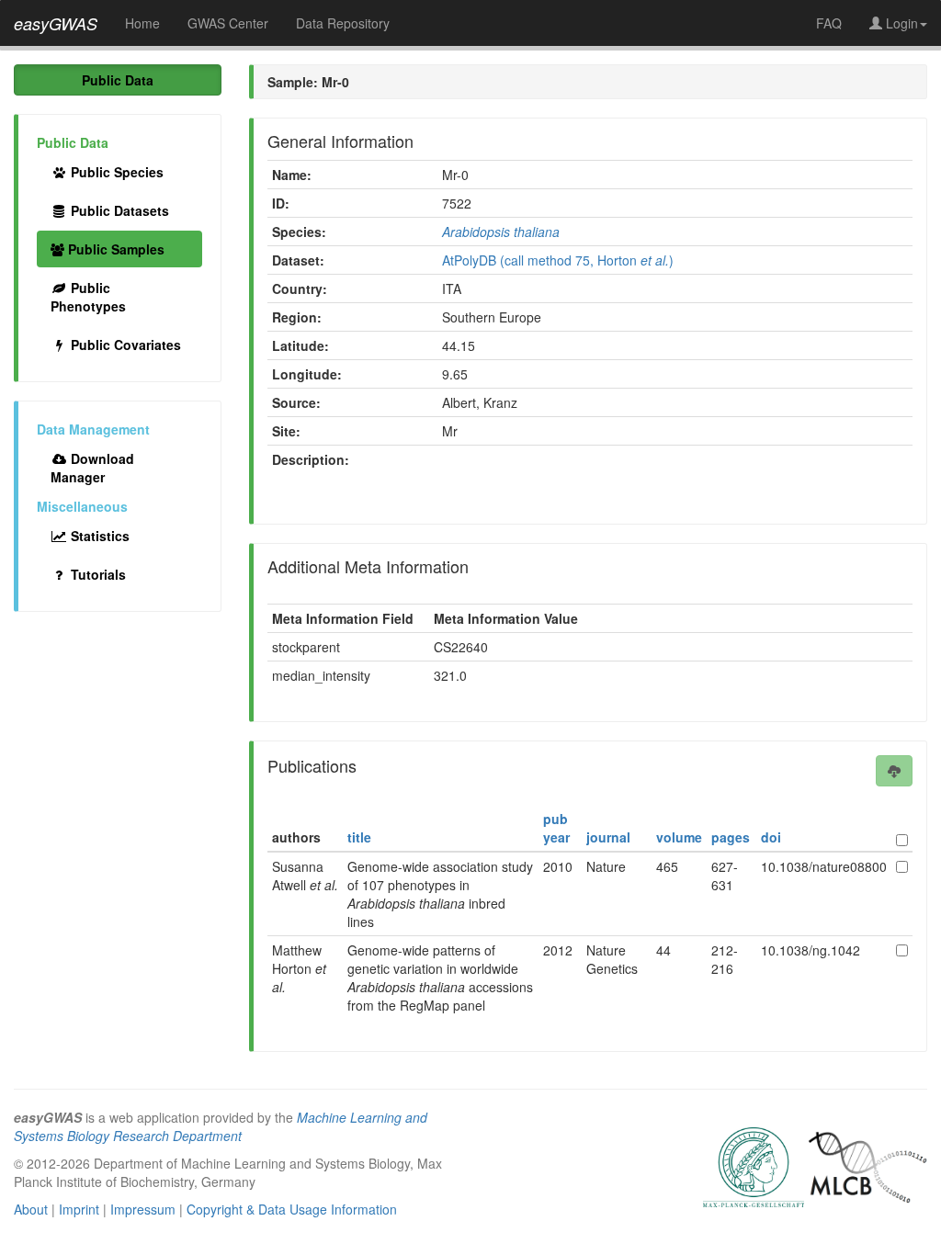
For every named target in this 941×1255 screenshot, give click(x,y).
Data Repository (343, 23)
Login (900, 23)
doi (771, 837)
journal (608, 837)
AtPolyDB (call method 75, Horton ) (558, 260)
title (359, 837)
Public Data (117, 80)
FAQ (829, 23)
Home (142, 23)
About (31, 1209)
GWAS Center (227, 23)
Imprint (79, 1209)
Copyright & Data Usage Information (292, 1209)
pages (730, 837)
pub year (556, 827)
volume (679, 837)
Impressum (143, 1209)
